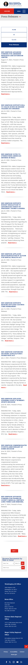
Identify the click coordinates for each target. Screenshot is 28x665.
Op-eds (14, 40)
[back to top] (26, 646)
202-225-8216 (11, 593)
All (14, 35)
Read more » (5, 94)
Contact (22, 651)
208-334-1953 (13, 608)
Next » (14, 551)
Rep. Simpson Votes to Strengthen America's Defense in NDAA (11, 156)
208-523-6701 (13, 626)
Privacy (6, 651)
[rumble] (21, 662)
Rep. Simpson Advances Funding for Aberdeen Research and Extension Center (12, 54)
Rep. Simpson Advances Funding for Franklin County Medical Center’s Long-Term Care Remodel (12, 499)
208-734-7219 (13, 642)
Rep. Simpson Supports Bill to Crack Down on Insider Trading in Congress (13, 107)
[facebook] (6, 662)
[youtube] (17, 662)
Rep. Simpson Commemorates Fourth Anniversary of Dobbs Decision (14, 447)
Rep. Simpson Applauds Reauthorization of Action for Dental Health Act (13, 255)
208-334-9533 (11, 610)
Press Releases (14, 45)
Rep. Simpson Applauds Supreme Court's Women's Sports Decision (12, 400)
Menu (21, 12)
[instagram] (14, 662)
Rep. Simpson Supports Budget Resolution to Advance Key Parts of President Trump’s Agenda (13, 205)
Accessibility (13, 651)
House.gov (14, 654)
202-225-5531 (13, 591)
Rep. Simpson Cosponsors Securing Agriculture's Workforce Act (12, 353)
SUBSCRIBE (7, 11)
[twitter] (10, 662)
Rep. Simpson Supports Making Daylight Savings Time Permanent (12, 304)
